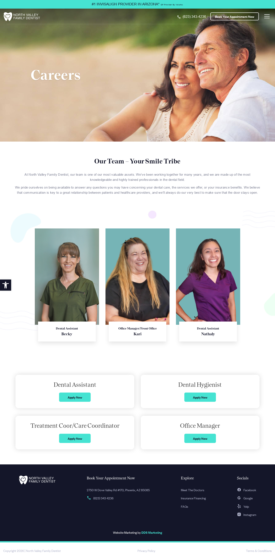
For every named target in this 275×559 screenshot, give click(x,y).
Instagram (249, 514)
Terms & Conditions (259, 550)
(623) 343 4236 (103, 498)
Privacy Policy (146, 550)
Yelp (246, 506)
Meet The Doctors (192, 490)
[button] (5, 285)
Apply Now (75, 397)
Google (248, 498)
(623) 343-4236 (194, 16)
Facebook (249, 490)
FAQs (184, 506)
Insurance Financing (193, 498)
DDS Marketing (151, 532)
